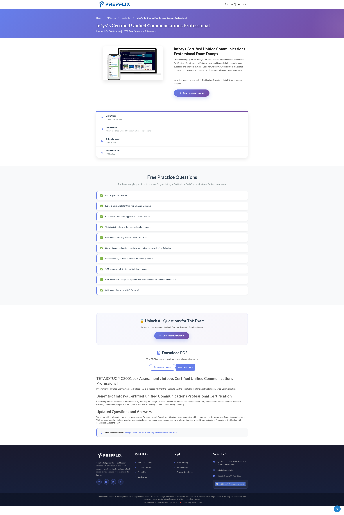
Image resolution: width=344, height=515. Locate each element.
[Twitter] (113, 482)
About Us (142, 472)
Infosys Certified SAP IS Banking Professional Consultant (151, 433)
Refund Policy (182, 467)
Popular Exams (144, 467)
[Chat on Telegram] (337, 508)
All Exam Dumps (145, 462)
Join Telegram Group (193, 92)
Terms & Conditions (185, 472)
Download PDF (164, 367)
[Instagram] (120, 482)
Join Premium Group (173, 335)
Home (98, 18)
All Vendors (111, 18)
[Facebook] (106, 482)
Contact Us (142, 477)
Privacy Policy (182, 462)
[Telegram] (99, 482)
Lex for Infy (126, 18)
